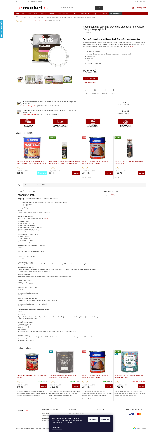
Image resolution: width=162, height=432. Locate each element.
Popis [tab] (19, 185)
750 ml (84, 177)
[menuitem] (20, 13)
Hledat (98, 8)
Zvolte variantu (90, 78)
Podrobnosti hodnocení (39, 21)
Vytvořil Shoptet (141, 428)
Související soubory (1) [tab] (32, 185)
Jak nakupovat (46, 415)
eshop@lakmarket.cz (78, 413)
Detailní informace (88, 82)
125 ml (57, 399)
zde (75, 422)
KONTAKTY (45, 413)
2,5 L (89, 177)
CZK (135, 1)
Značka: (53, 20)
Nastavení (56, 427)
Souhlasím (105, 419)
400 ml (117, 177)
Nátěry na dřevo (116, 195)
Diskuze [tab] (44, 185)
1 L (18, 399)
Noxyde (131, 46)
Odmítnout (93, 419)
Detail (76, 173)
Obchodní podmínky (48, 418)
